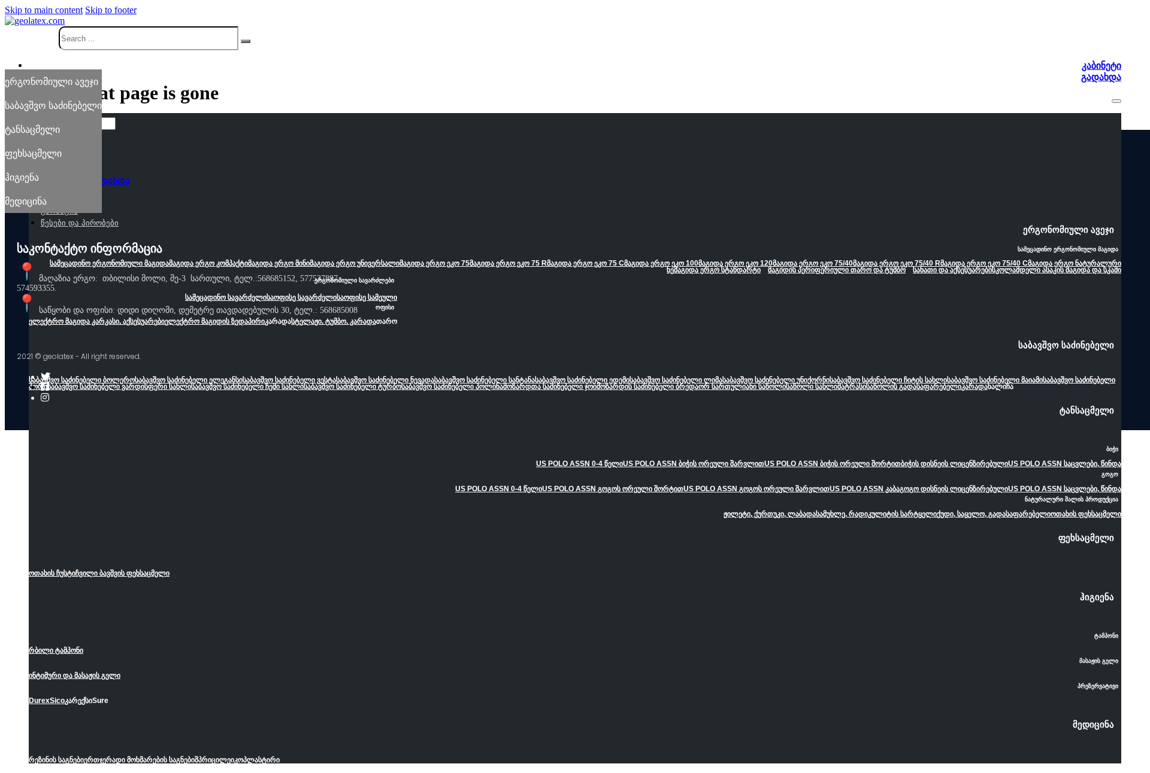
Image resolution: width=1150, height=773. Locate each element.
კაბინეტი (1101, 65)
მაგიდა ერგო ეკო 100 (661, 263)
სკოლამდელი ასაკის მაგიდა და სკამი (1056, 270)
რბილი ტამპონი (56, 650)
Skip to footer (111, 10)
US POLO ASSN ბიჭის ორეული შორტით (832, 463)
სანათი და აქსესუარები (952, 270)
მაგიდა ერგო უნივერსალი (355, 263)
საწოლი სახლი (811, 386)
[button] (575, 233)
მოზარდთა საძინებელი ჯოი (550, 386)
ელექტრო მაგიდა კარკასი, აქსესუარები (97, 321)
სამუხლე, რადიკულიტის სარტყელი (876, 514)
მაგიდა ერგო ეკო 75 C (585, 263)
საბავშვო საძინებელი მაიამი (995, 380)
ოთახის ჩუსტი (52, 573)
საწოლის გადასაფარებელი (913, 386)
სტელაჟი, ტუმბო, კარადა (333, 321)
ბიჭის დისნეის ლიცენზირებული (954, 463)
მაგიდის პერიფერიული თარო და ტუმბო (837, 270)
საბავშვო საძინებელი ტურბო (352, 386)
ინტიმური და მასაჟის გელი (74, 675)
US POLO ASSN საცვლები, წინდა (1064, 463)
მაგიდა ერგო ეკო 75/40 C (984, 263)
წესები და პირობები (80, 223)
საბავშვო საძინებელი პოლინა (452, 386)
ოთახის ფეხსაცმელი (1086, 514)
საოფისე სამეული (367, 297)
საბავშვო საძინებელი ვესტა (289, 380)
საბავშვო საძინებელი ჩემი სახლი (247, 386)
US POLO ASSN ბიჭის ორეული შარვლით (693, 463)
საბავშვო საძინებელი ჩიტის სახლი (888, 380)
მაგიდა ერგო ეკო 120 (735, 263)
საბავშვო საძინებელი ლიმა (676, 380)
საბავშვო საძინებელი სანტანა (484, 380)
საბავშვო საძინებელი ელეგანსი (189, 380)
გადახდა (1101, 77)
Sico (57, 700)
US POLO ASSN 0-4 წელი (579, 463)
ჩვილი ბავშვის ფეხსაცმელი (122, 573)
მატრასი (851, 386)
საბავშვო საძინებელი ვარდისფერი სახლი (119, 386)
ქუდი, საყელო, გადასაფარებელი (994, 514)
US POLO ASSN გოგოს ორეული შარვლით (756, 489)
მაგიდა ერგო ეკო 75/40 (813, 263)
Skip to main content (44, 10)
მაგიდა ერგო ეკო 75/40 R (896, 263)
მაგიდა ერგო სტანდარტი (717, 270)
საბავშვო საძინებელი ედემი (582, 380)
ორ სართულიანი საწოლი (742, 386)
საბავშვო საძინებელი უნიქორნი (776, 380)
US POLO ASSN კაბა (865, 489)
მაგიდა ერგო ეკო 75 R (508, 263)
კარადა (974, 386)
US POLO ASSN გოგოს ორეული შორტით (612, 489)
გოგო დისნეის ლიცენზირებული (954, 489)
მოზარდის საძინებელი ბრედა (647, 386)
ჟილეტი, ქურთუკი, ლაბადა (770, 514)
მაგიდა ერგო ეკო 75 (435, 263)
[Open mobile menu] (1116, 101)
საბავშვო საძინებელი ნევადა (385, 380)
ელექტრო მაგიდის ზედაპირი (215, 321)
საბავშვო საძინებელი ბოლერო (82, 380)
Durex (39, 700)
